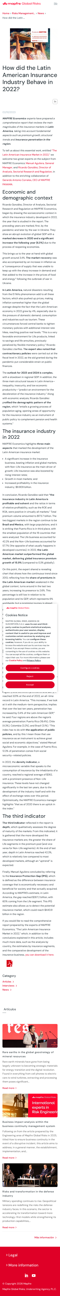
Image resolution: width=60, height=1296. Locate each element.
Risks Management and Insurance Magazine (23, 13)
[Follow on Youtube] (34, 1275)
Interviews (8, 985)
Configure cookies (30, 668)
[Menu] (55, 4)
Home (5, 13)
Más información (44, 1237)
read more (8, 1088)
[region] (30, 648)
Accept (30, 684)
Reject (30, 676)
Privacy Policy (34, 660)
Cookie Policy (16, 660)
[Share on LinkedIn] (55, 101)
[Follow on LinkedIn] (26, 1275)
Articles (6, 981)
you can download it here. (39, 954)
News (41, 13)
